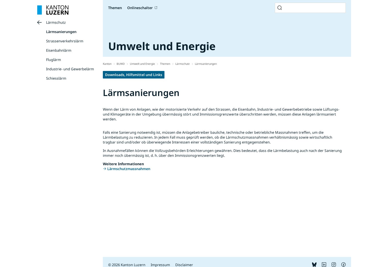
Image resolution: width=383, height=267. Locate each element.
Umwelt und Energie (142, 64)
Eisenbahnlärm (58, 50)
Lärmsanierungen (61, 31)
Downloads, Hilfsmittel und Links (133, 74)
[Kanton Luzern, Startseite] (52, 10)
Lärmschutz (56, 22)
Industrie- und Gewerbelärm (70, 69)
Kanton (107, 64)
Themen (165, 64)
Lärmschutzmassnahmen (128, 168)
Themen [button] (115, 7)
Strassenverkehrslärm (64, 41)
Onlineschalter (140, 7)
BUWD (121, 64)
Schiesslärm (56, 78)
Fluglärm (53, 59)
